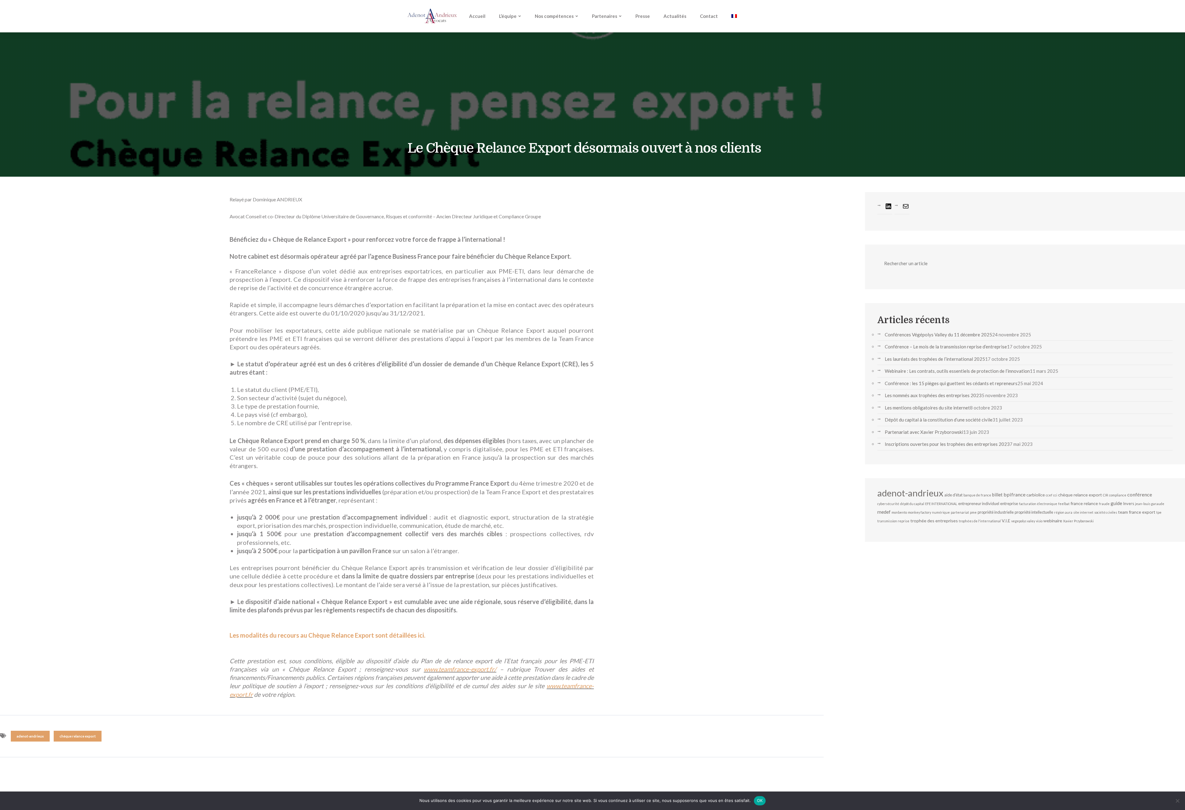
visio (1039, 521)
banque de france (977, 495)
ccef (1049, 495)
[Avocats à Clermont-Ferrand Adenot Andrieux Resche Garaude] (432, 16)
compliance (1117, 495)
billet (997, 494)
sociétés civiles (1105, 512)
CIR (1105, 495)
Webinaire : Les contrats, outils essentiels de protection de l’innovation (957, 371)
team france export (1136, 512)
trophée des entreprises (934, 520)
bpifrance (1014, 494)
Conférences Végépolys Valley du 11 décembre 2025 (938, 334)
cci (1055, 495)
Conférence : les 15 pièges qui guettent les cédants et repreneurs (951, 383)
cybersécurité (888, 504)
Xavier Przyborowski (1078, 521)
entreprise (1009, 503)
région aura (1063, 512)
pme (973, 512)
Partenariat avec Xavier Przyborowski (924, 432)
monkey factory (919, 512)
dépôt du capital (912, 504)
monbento (899, 512)
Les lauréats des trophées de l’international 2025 (935, 359)
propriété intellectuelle (1034, 512)
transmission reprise (893, 521)
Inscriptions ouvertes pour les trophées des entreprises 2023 (947, 444)
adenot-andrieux (30, 736)
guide (1116, 503)
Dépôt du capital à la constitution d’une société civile (938, 419)
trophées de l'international (980, 521)
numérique (941, 512)
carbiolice (1035, 494)
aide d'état (953, 494)
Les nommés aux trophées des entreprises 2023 (933, 395)
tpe (1159, 512)
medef (884, 512)
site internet (1083, 512)
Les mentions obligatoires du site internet (927, 407)
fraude (1104, 504)
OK (760, 800)
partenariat (960, 512)
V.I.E (1006, 520)
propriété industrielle (996, 512)
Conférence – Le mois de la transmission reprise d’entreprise (946, 346)
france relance (1084, 503)
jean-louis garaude (1149, 504)
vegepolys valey (1023, 521)
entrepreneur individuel (978, 503)
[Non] (1177, 801)
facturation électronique (1038, 504)
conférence (1139, 494)
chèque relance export (78, 736)
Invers (1128, 503)
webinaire (1052, 520)
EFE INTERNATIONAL (941, 504)
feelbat (1064, 504)
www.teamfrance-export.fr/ (460, 669)
